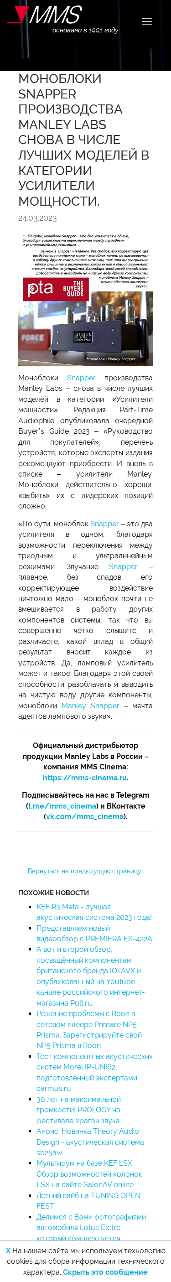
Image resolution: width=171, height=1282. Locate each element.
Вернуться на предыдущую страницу (84, 871)
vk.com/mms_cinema (85, 816)
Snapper (81, 378)
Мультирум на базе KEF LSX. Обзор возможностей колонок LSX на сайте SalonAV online (89, 1174)
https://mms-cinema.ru (85, 777)
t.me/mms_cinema (62, 806)
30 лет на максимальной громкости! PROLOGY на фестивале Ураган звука (78, 1110)
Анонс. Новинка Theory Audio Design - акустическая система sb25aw (90, 1142)
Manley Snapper (90, 705)
